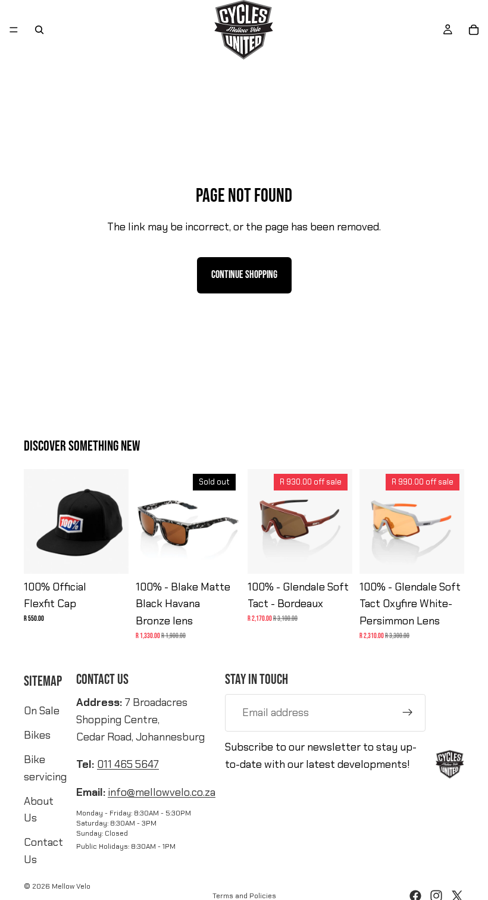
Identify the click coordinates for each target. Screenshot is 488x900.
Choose (120, 554)
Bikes (37, 735)
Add (344, 554)
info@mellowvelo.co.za (161, 792)
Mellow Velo (71, 886)
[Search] (39, 30)
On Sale (42, 711)
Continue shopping (244, 274)
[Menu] (13, 29)
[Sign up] (407, 712)
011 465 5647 (128, 764)
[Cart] (474, 30)
